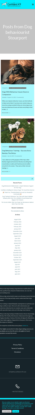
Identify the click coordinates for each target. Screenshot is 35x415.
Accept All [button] (15, 411)
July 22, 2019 (10, 156)
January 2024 (17, 243)
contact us (25, 325)
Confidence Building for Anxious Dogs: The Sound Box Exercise (17, 190)
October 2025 (17, 224)
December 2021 (17, 252)
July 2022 (17, 245)
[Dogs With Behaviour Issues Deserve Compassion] (17, 72)
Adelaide (4, 97)
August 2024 (17, 236)
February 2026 (17, 222)
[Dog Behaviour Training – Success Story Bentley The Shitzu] (17, 130)
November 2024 (17, 231)
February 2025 (17, 226)
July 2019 (17, 267)
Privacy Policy (17, 345)
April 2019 (17, 274)
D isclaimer (17, 352)
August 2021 (17, 262)
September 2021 (17, 260)
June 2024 (17, 238)
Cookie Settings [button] (6, 411)
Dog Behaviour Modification (17, 87)
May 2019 (17, 271)
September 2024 (17, 233)
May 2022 (17, 248)
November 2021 (17, 255)
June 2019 (17, 269)
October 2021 (17, 257)
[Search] (32, 179)
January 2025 (17, 229)
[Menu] (33, 4)
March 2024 (17, 241)
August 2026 (17, 219)
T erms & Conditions (17, 348)
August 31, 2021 (11, 97)
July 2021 (17, 264)
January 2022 (17, 250)
